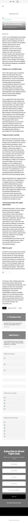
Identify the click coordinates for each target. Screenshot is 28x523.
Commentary (7, 19)
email (20, 308)
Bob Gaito (14, 27)
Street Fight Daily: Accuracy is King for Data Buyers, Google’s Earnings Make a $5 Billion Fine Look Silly (14, 343)
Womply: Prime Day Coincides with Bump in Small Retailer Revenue (13, 324)
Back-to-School (12, 308)
